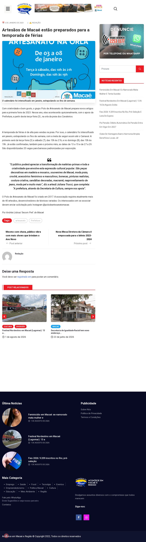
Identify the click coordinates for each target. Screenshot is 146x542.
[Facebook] (79, 517)
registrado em (24, 276)
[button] (8, 9)
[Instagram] (86, 517)
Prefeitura (35, 220)
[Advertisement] (73, 370)
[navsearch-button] (112, 9)
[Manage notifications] (6, 535)
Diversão (20, 327)
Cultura (8, 327)
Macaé (55, 327)
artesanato (21, 220)
